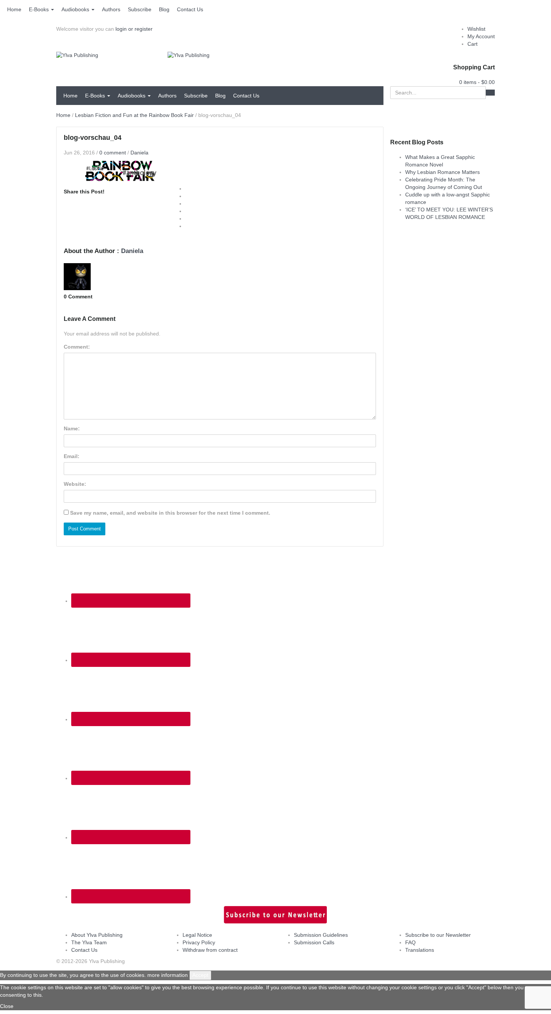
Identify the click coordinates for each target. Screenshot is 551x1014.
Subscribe (139, 9)
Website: (75, 484)
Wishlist (476, 29)
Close (6, 1006)
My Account (481, 36)
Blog (164, 9)
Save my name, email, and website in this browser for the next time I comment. (170, 513)
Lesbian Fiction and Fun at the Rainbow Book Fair (134, 115)
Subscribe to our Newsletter (438, 935)
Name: (72, 428)
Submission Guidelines (321, 935)
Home (14, 9)
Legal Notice (197, 935)
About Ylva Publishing (97, 935)
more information (167, 975)
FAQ (410, 942)
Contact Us (190, 9)
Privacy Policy (199, 942)
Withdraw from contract (210, 950)
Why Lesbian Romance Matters (442, 172)
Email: (71, 456)
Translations (419, 950)
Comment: (77, 347)
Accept (200, 975)
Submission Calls (314, 942)
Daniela (139, 153)
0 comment (112, 153)
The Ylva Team (89, 942)
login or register (134, 29)
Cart (472, 44)
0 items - (477, 82)
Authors (111, 9)
